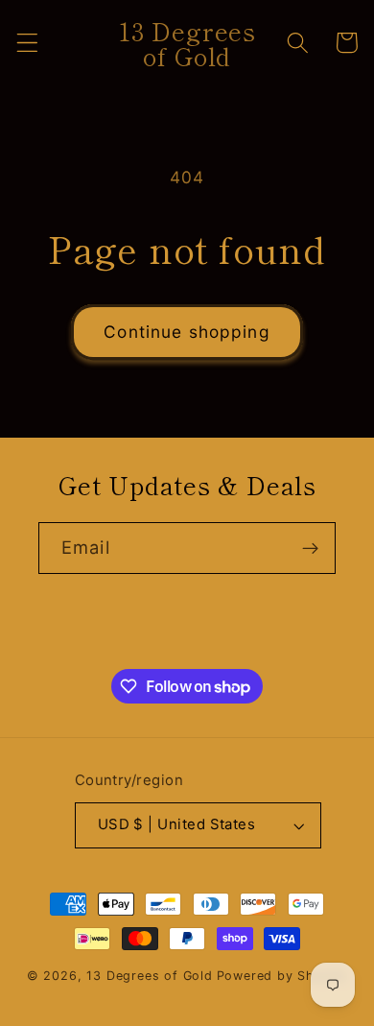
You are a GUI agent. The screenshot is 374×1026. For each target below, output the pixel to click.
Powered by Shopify (282, 975)
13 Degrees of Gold (149, 975)
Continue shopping (187, 332)
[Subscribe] (310, 548)
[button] (27, 42)
